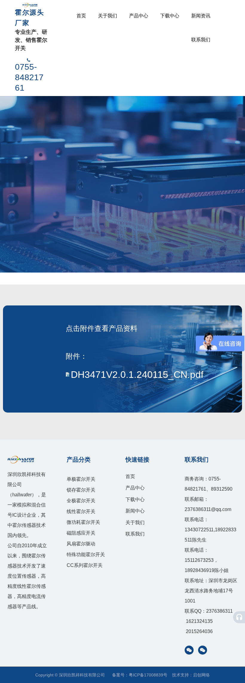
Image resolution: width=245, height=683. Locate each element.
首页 (81, 15)
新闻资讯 (200, 15)
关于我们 (107, 15)
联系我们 (200, 39)
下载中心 (169, 15)
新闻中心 (135, 510)
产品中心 (138, 15)
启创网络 (201, 675)
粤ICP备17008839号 (148, 675)
